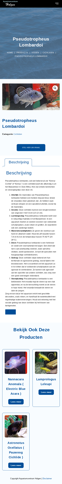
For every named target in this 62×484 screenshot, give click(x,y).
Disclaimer (47, 478)
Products (22, 53)
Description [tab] (18, 162)
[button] (56, 3)
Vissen (35, 53)
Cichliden (48, 53)
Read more (16, 401)
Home (10, 53)
